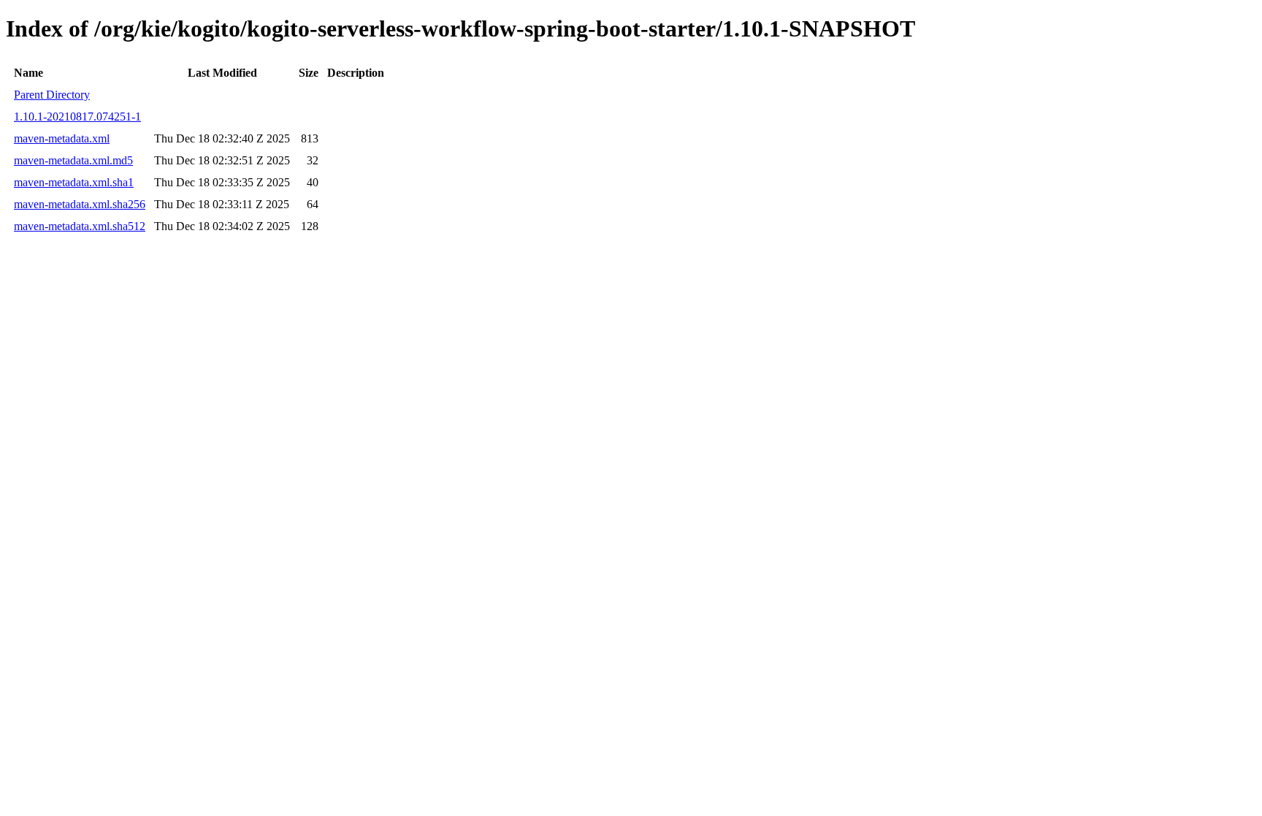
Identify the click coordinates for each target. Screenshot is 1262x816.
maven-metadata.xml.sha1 (74, 182)
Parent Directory (52, 94)
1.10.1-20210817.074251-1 (77, 116)
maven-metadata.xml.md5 (73, 160)
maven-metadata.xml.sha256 (79, 204)
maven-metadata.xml (62, 138)
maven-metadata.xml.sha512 (79, 226)
